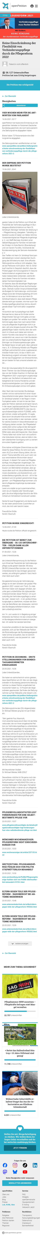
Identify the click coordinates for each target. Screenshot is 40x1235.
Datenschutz (27, 1220)
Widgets (25, 1197)
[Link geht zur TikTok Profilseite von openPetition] (25, 1165)
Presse (4, 1202)
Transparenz (27, 1215)
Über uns (5, 1194)
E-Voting (25, 1205)
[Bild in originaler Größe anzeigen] (19, 213)
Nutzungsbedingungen (31, 1218)
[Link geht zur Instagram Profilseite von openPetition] (15, 1165)
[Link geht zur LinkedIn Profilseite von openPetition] (35, 1165)
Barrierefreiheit (28, 1226)
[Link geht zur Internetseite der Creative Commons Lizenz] (3, 1233)
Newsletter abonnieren (20, 1183)
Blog (4, 1200)
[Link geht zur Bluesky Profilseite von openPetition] (15, 1172)
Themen (5, 1223)
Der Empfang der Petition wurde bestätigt (16, 164)
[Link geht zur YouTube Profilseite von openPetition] (25, 1172)
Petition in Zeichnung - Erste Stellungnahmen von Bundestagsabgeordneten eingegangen (19, 661)
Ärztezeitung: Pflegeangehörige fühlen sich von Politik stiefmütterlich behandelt (19, 867)
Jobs (4, 1197)
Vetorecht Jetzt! (28, 1207)
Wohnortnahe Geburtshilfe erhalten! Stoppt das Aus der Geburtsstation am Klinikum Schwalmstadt (20, 1103)
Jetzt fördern (20, 1148)
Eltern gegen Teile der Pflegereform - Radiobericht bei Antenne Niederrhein (19, 894)
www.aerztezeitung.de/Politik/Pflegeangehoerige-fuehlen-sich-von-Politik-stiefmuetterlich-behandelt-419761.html (20, 879)
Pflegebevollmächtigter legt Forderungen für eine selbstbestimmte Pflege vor (19, 815)
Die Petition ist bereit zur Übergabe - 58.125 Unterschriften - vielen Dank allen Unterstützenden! (19, 544)
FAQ (23, 1194)
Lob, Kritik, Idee (8, 1205)
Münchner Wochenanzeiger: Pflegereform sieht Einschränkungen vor (20, 842)
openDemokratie (28, 1200)
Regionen (6, 1226)
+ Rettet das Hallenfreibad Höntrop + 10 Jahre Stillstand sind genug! (20, 1053)
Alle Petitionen (7, 1218)
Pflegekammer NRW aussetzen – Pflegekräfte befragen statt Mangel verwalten (20, 1004)
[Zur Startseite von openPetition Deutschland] (14, 6)
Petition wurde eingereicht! (18, 523)
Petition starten (8, 1220)
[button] (32, 6)
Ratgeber (5, 1215)
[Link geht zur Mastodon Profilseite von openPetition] (5, 1172)
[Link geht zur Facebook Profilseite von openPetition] (5, 1165)
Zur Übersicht (10, 96)
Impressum (26, 1223)
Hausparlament (28, 1202)
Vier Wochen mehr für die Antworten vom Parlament (19, 114)
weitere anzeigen (21, 944)
